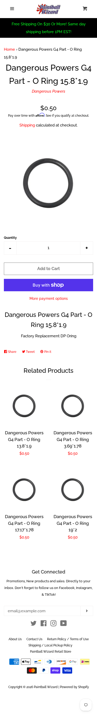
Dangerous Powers (48, 91)
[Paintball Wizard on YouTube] (63, 624)
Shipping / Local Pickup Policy (50, 645)
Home (9, 49)
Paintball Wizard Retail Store (50, 651)
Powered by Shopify (74, 687)
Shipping (27, 125)
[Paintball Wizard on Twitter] (34, 624)
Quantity (10, 238)
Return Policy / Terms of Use (68, 639)
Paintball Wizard (46, 687)
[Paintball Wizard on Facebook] (43, 624)
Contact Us (34, 639)
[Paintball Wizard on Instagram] (53, 624)
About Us (15, 639)
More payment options (48, 298)
